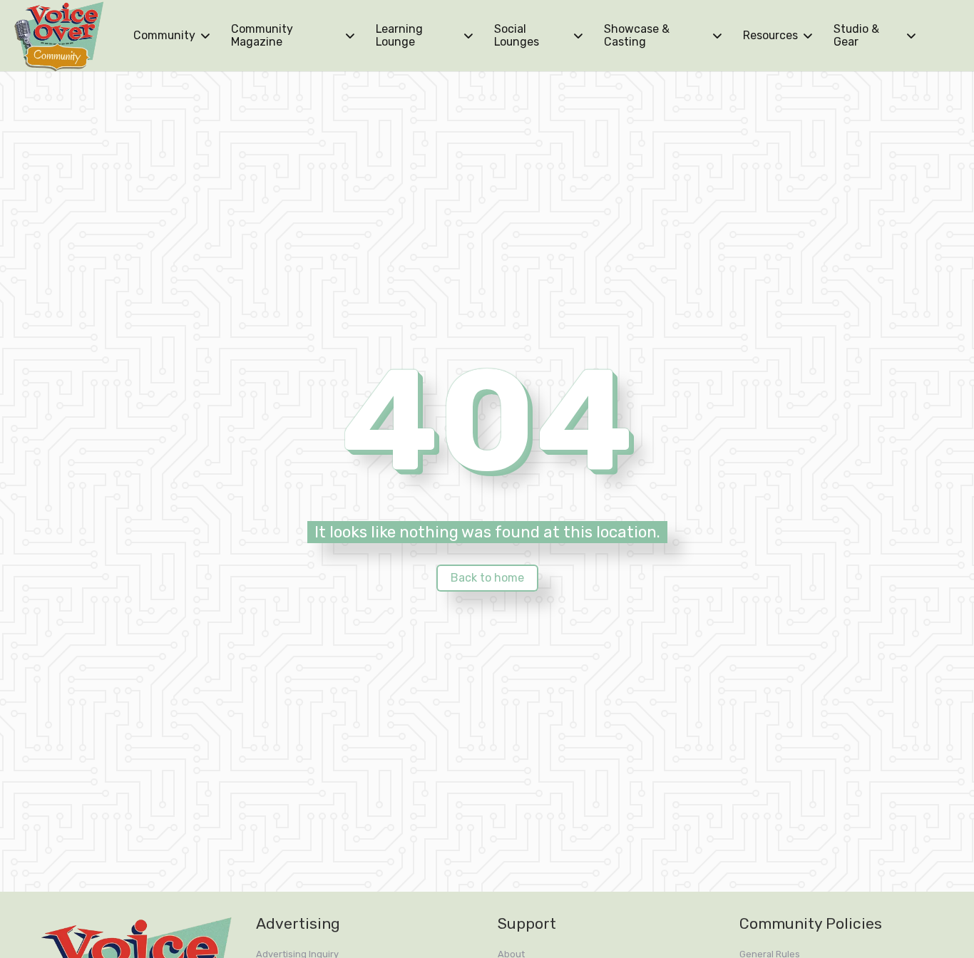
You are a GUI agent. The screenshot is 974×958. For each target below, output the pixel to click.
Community (164, 35)
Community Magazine (262, 35)
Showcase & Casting (637, 35)
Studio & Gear (856, 35)
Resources (770, 35)
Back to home (487, 577)
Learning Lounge (399, 35)
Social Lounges (516, 35)
